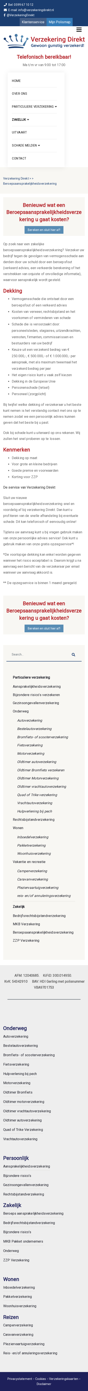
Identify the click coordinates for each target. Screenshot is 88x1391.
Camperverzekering (32, 871)
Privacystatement (19, 1379)
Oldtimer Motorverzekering (38, 778)
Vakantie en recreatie (29, 862)
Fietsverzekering (30, 745)
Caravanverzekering (32, 879)
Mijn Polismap (59, 22)
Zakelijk (19, 119)
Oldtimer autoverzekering (36, 762)
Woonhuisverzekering (34, 853)
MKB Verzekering (26, 924)
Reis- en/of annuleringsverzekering (30, 1353)
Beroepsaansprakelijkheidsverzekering (43, 932)
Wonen (18, 828)
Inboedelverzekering (32, 837)
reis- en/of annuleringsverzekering (43, 896)
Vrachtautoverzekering (34, 803)
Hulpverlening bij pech (34, 811)
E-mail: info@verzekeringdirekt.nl (30, 10)
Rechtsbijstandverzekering (33, 820)
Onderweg (21, 711)
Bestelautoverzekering (34, 729)
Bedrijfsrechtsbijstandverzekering (39, 916)
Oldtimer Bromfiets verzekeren (40, 770)
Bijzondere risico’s (17, 1176)
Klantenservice (33, 22)
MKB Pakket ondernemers (23, 1241)
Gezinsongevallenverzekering (36, 703)
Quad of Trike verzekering (37, 795)
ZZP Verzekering (26, 940)
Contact (19, 158)
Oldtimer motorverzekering (23, 1102)
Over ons (19, 93)
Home (16, 81)
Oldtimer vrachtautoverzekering (41, 787)
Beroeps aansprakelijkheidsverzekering (33, 1213)
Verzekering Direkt (16, 178)
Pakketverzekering (31, 845)
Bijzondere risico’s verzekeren (36, 695)
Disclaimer (44, 1384)
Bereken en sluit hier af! (44, 230)
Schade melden (24, 145)
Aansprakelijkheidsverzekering (37, 687)
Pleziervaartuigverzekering (37, 888)
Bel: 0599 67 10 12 (20, 4)
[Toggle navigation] (79, 29)
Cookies (41, 1379)
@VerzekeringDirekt (20, 15)
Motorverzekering (30, 753)
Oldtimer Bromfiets (17, 1092)
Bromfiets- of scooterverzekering (42, 737)
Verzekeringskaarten (64, 1379)
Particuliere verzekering (33, 106)
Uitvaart (19, 132)
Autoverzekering (29, 720)
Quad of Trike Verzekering (23, 1130)
